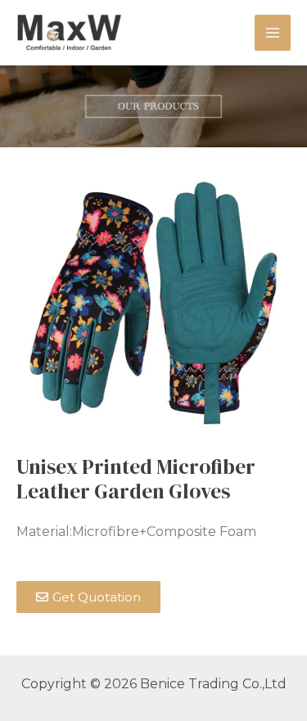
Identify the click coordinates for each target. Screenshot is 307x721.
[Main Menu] (273, 33)
